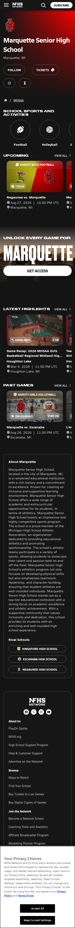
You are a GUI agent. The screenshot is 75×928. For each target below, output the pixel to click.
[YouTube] (48, 712)
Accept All (37, 908)
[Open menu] (6, 5)
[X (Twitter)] (33, 712)
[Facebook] (26, 712)
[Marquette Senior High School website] (9, 83)
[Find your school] (43, 5)
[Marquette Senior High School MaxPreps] (25, 83)
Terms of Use (26, 895)
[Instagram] (41, 712)
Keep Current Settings (37, 920)
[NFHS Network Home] (17, 5)
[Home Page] (5, 100)
